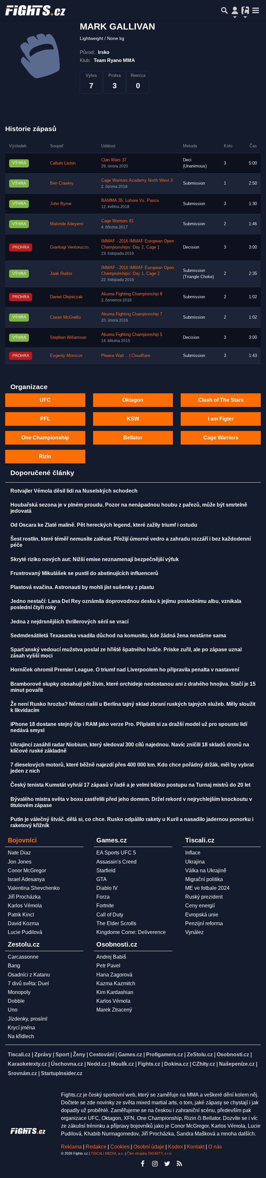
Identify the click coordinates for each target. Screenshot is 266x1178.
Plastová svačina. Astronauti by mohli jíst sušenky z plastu (82, 587)
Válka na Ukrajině (205, 870)
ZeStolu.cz (200, 1054)
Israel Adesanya (26, 879)
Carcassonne (23, 957)
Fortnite (105, 905)
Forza (103, 897)
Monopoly (19, 992)
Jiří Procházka (24, 897)
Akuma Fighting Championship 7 (131, 314)
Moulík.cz (122, 1064)
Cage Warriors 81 (117, 221)
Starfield (105, 870)
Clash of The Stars (221, 400)
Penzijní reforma (204, 923)
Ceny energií (200, 905)
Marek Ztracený (114, 1009)
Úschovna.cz (67, 1064)
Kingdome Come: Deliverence (131, 932)
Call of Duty (109, 914)
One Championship (45, 437)
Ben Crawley (62, 183)
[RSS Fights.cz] (179, 1164)
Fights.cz (149, 1064)
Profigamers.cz (164, 1054)
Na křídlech (21, 1036)
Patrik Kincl (21, 914)
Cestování (101, 1054)
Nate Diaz (19, 852)
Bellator (132, 437)
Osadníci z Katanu (29, 974)
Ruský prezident (204, 897)
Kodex (176, 1146)
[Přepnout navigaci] (235, 10)
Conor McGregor (27, 870)
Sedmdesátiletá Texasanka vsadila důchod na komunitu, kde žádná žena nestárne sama (118, 635)
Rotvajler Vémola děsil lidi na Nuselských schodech (74, 491)
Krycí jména (21, 1027)
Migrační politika (204, 879)
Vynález (194, 932)
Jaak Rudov (61, 273)
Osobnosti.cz (233, 1054)
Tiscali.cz (19, 1054)
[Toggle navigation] (255, 10)
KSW (133, 419)
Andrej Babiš (111, 957)
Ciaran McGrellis (65, 317)
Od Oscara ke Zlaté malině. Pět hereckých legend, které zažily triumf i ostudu (103, 525)
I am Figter (221, 419)
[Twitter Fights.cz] (167, 1164)
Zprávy (43, 1054)
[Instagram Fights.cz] (155, 1164)
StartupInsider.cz (61, 1073)
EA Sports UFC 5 (116, 852)
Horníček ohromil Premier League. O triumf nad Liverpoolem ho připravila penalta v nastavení (124, 669)
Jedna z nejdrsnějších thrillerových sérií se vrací (69, 621)
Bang (14, 965)
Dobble (16, 1001)
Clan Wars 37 (114, 160)
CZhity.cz (203, 1064)
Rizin (45, 456)
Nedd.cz (97, 1064)
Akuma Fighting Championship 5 (131, 334)
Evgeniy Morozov (66, 355)
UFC (45, 400)
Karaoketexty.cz (27, 1064)
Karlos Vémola (25, 905)
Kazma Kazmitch (115, 983)
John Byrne (60, 204)
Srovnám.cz (22, 1073)
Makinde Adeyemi (66, 224)
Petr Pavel (108, 965)
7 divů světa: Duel (28, 983)
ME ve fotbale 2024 (207, 888)
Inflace (192, 852)
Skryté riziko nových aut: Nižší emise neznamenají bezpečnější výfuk (94, 559)
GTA (101, 879)
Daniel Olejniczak (66, 297)
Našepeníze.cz (237, 1064)
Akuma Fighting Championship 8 (131, 294)
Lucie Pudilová (25, 932)
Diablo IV (107, 888)
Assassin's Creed (116, 862)
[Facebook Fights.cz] (142, 1164)
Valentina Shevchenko (34, 888)
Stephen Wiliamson (68, 337)
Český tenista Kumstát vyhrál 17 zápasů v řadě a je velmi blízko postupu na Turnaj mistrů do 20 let (130, 785)
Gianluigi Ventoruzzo (69, 247)
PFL (45, 419)
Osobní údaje (148, 1146)
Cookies (119, 1146)
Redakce (96, 1146)
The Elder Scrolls (116, 923)
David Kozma (23, 923)
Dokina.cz (176, 1064)
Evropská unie (201, 914)
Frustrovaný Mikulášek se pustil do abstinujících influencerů (84, 573)
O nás (215, 1146)
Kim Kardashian (114, 992)
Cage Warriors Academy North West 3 (137, 180)
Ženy (79, 1054)
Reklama (71, 1146)
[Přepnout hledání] (224, 10)
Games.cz (130, 1054)
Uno (13, 1009)
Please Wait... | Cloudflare (125, 355)
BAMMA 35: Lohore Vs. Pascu (130, 200)
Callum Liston (63, 163)
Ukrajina (195, 862)
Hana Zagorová (114, 974)
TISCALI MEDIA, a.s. (107, 1153)
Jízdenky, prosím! (27, 1019)
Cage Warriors (220, 437)
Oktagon (132, 400)
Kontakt (196, 1146)
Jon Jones (19, 862)
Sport (62, 1054)
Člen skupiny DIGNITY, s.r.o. (149, 1153)
